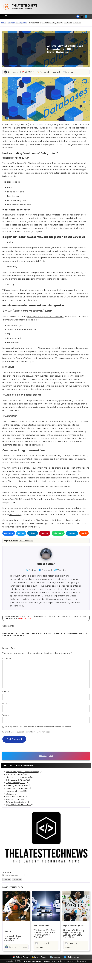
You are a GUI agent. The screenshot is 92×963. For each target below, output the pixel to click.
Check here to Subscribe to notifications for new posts (27, 732)
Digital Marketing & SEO (15, 783)
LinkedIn (32, 533)
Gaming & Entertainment (16, 788)
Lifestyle (9, 794)
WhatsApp (58, 533)
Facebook (8, 533)
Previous (42, 755)
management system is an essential (45, 316)
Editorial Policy (25, 619)
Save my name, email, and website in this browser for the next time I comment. (38, 727)
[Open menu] (6, 16)
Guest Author (13, 72)
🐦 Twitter (31, 570)
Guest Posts (24, 540)
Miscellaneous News (14, 796)
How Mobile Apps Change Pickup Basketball (12, 938)
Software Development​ (17, 22)
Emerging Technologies (16, 785)
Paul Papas (43, 943)
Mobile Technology (14, 799)
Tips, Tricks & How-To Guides (18, 805)
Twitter (21, 533)
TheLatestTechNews (32, 961)
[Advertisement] (24, 49)
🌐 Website (60, 570)
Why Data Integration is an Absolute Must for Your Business (42, 486)
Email (5, 703)
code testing (15, 514)
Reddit (84, 533)
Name (5, 691)
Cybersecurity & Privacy (16, 780)
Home (3, 22)
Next (51, 755)
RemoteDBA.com (24, 358)
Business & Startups (14, 774)
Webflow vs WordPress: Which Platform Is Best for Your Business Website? (45, 933)
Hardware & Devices (14, 791)
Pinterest (45, 533)
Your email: (7, 872)
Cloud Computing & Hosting (18, 777)
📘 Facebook (45, 570)
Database (13, 540)
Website (5, 715)
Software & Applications (16, 802)
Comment (7, 658)
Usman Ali (12, 947)
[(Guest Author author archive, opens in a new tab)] (46, 559)
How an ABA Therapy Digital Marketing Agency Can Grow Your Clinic (73, 933)
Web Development (42, 925)
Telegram (72, 533)
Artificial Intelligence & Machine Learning (22, 772)
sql (31, 540)
